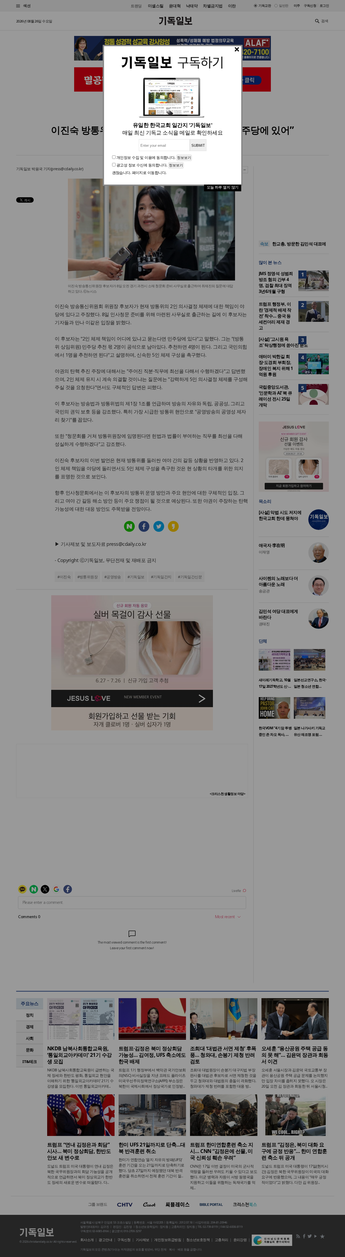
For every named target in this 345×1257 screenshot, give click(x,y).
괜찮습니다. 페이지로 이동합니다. (139, 172)
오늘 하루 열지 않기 (223, 187)
